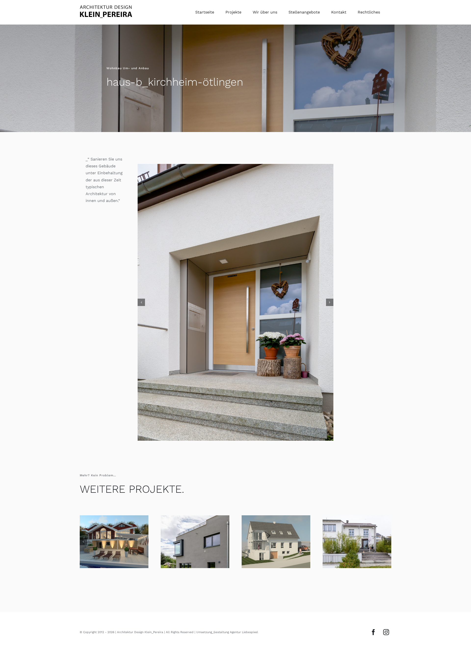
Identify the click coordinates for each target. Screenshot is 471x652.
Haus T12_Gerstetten (357, 565)
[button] (141, 314)
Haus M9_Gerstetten (195, 565)
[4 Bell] (235, 314)
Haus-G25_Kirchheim (276, 565)
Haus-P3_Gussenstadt (114, 565)
